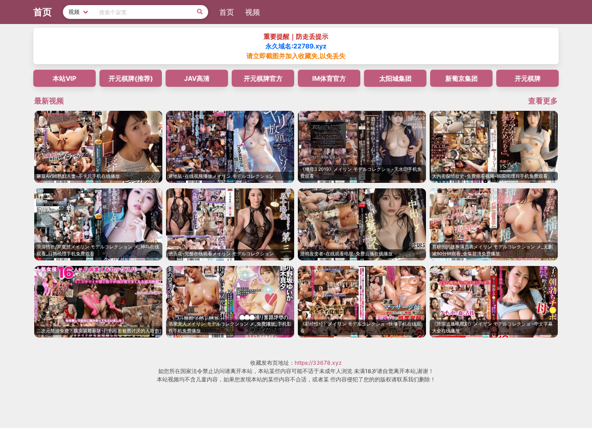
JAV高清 (197, 78)
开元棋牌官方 (263, 78)
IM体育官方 (329, 78)
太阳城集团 (395, 78)
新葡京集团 (461, 78)
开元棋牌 (528, 78)
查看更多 (543, 100)
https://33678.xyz (318, 362)
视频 (252, 12)
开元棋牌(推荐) (131, 78)
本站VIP (64, 78)
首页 (226, 12)
